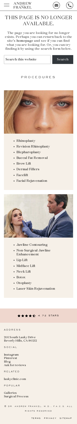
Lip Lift (22, 260)
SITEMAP (66, 418)
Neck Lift (23, 271)
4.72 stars (47, 315)
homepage (24, 40)
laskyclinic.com (15, 379)
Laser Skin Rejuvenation (35, 288)
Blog (7, 361)
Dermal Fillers (28, 169)
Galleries (10, 393)
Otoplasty (24, 283)
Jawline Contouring (32, 244)
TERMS (36, 418)
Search (62, 59)
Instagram (11, 354)
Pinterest (10, 358)
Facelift (22, 175)
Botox (21, 277)
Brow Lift (23, 163)
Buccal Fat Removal (32, 158)
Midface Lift (26, 266)
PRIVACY (50, 418)
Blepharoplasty (28, 152)
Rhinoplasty (25, 141)
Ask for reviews (15, 365)
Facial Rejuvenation (31, 181)
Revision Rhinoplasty (33, 146)
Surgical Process (16, 396)
